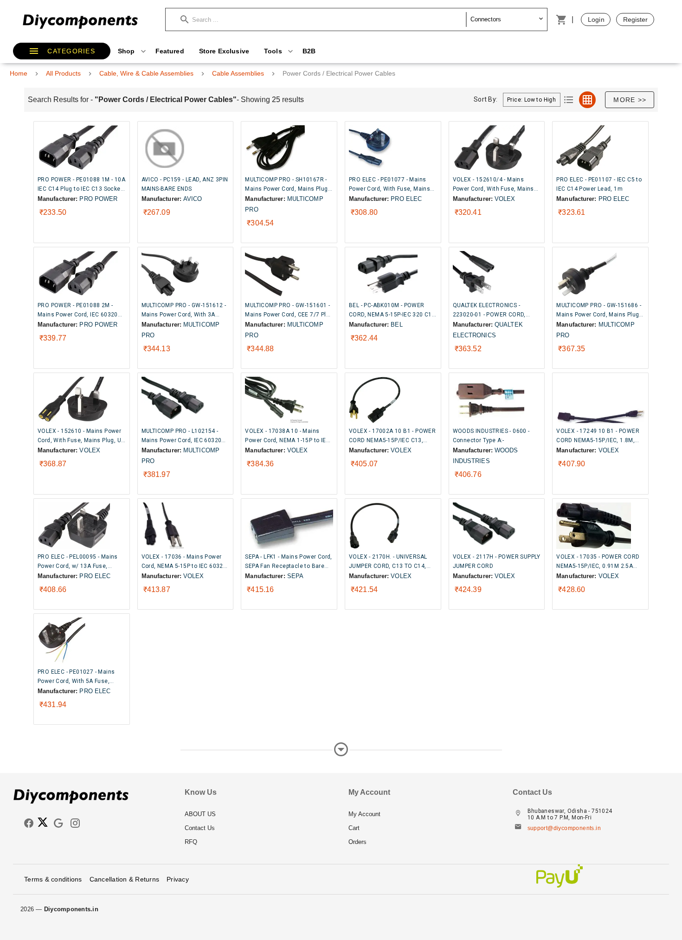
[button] (323, 19)
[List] (568, 99)
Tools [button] (274, 51)
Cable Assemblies (238, 73)
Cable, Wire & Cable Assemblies (146, 73)
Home (18, 73)
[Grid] (587, 99)
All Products (63, 73)
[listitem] (259, 814)
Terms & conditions (53, 879)
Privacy (178, 879)
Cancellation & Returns (125, 879)
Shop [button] (127, 51)
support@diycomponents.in (564, 828)
